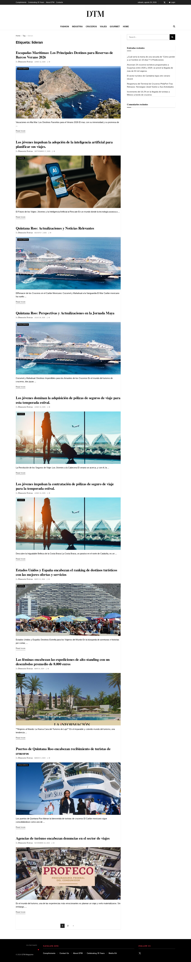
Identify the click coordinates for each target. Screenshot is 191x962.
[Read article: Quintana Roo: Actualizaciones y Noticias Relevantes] (68, 263)
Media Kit (113, 953)
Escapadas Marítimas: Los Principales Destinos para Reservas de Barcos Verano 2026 (64, 55)
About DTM (50, 2)
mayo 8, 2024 (39, 668)
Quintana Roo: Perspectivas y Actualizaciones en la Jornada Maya (65, 313)
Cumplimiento (21, 2)
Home (126, 26)
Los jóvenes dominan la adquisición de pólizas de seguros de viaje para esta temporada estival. (68, 400)
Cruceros (91, 26)
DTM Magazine (27, 955)
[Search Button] (174, 26)
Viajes (103, 26)
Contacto (59, 2)
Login (172, 2)
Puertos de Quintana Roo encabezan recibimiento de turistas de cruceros (63, 751)
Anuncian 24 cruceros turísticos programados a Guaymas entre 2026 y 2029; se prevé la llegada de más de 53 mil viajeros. (150, 68)
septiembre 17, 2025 (42, 151)
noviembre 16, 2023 (42, 843)
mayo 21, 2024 (39, 579)
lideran (30, 36)
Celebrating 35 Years (36, 2)
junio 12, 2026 (39, 62)
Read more (20, 131)
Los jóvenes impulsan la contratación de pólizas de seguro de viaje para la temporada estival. (65, 486)
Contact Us (64, 953)
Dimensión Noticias (25, 61)
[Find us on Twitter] (165, 2)
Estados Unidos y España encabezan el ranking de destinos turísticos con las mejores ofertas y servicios (66, 572)
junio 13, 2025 (39, 407)
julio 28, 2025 (39, 317)
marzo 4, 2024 (39, 758)
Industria (77, 26)
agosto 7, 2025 (40, 233)
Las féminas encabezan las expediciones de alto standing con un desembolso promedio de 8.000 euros (63, 662)
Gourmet (115, 26)
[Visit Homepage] (95, 14)
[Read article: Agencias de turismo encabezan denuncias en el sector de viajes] (68, 873)
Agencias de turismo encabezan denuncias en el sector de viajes (63, 838)
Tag (24, 36)
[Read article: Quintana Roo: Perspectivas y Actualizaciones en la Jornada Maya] (68, 348)
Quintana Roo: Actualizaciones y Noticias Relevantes (55, 228)
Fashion (64, 26)
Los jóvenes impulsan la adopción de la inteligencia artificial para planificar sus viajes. (64, 144)
